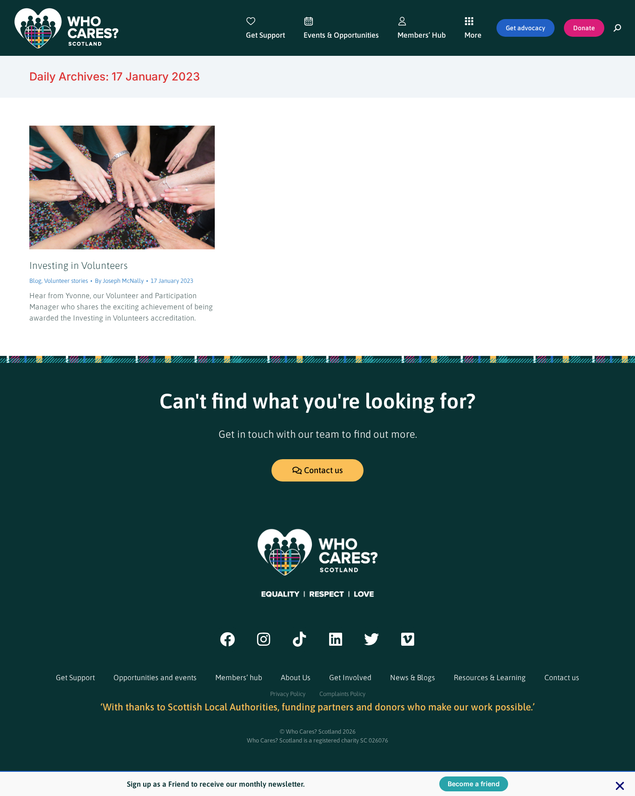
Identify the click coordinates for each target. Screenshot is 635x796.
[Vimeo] (407, 639)
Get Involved (350, 677)
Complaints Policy (342, 693)
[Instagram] (263, 639)
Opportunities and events (155, 677)
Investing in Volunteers (78, 265)
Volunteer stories (66, 280)
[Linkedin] (335, 639)
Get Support (75, 677)
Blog (35, 280)
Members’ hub (238, 677)
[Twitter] (371, 639)
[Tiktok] (299, 639)
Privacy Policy (287, 693)
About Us (296, 677)
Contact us (561, 677)
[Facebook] (227, 639)
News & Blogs (412, 677)
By (119, 280)
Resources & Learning (490, 677)
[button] (620, 786)
